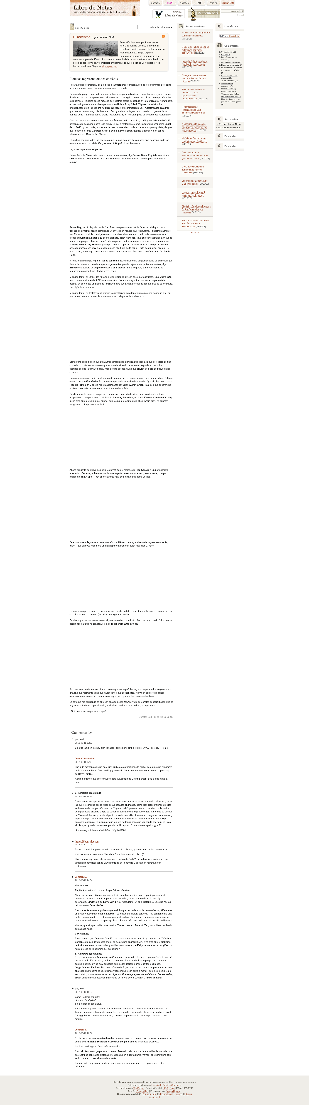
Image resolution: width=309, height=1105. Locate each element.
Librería (188, 1094)
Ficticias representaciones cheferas (94, 78)
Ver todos (195, 232)
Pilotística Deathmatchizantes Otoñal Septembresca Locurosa (196, 209)
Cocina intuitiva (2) (228, 52)
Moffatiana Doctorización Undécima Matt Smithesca (194, 140)
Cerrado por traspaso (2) (231, 62)
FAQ (199, 3)
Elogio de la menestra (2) (231, 65)
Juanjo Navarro (173, 1091)
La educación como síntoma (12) (229, 77)
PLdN (170, 3)
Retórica (178, 1094)
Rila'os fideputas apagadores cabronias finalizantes (196, 34)
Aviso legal (154, 1097)
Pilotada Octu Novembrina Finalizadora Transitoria (194, 62)
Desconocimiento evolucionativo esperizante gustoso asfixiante (195, 155)
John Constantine (84, 758)
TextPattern (138, 1088)
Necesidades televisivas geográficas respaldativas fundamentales (194, 127)
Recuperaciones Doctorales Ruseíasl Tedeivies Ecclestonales (195, 223)
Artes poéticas (165, 1094)
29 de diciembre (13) (229, 81)
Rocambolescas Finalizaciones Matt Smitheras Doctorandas (193, 110)
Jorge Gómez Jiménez (87, 841)
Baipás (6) (225, 54)
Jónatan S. (81, 877)
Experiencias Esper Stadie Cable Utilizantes (195, 182)
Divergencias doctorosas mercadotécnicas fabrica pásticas (194, 78)
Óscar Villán (142, 1091)
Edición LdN (228, 3)
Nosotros (184, 3)
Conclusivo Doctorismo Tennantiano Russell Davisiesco (193, 169)
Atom (172, 1088)
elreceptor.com (109, 66)
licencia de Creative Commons (166, 1085)
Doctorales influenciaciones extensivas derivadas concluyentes (195, 50)
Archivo (213, 3)
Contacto (155, 3)
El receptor (81, 37)
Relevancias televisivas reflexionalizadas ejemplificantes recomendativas (193, 94)
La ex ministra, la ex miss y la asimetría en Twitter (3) (231, 70)
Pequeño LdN (149, 1094)
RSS (165, 1088)
